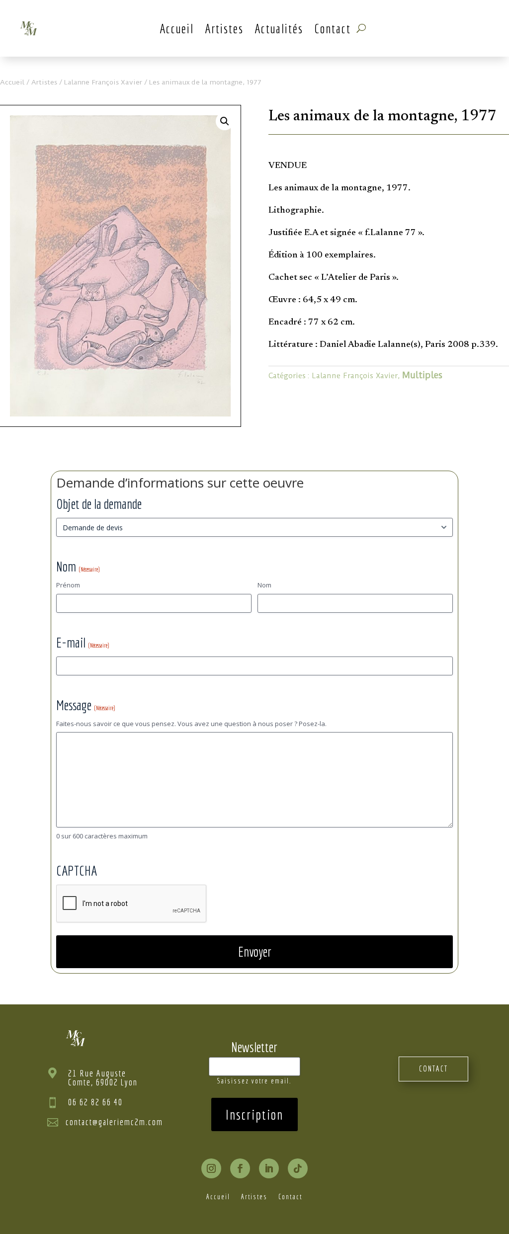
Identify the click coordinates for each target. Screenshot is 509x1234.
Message (85, 705)
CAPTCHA (76, 870)
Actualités (278, 28)
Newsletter (254, 1047)
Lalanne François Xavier (103, 82)
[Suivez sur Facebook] (240, 1168)
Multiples (422, 375)
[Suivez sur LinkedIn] (269, 1168)
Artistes (224, 28)
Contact (332, 28)
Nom (264, 584)
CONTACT (433, 1068)
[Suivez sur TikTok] (298, 1168)
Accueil (177, 28)
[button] (225, 121)
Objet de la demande (99, 503)
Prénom (68, 584)
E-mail (82, 642)
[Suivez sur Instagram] (211, 1168)
